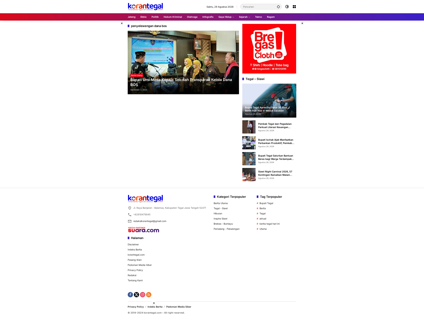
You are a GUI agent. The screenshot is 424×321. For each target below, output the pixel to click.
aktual (263, 218)
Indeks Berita (135, 249)
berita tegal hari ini (270, 223)
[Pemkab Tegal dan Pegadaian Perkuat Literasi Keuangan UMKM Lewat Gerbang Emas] (249, 127)
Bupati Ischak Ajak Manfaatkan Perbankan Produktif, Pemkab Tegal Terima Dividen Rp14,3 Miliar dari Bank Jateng (275, 141)
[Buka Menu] (294, 7)
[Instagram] (142, 294)
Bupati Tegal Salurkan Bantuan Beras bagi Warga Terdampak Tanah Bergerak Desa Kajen (275, 157)
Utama (263, 228)
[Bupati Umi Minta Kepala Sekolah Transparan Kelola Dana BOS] (183, 62)
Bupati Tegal (266, 203)
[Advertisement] (212, 312)
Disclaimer (133, 244)
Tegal (262, 213)
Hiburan (218, 213)
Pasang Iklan (135, 259)
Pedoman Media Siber (140, 265)
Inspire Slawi (220, 218)
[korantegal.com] (145, 6)
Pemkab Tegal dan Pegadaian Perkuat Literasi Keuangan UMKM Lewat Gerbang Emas (275, 125)
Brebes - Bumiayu (223, 223)
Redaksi (132, 275)
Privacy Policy (135, 270)
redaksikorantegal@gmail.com (149, 221)
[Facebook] (130, 294)
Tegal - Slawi (221, 208)
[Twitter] (136, 294)
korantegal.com (136, 254)
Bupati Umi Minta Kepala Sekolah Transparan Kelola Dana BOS (181, 82)
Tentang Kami (135, 280)
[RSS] (148, 294)
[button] (278, 6)
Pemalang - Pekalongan (226, 228)
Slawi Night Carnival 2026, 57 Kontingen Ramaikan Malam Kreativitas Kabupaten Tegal (275, 173)
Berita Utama (136, 75)
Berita (263, 208)
